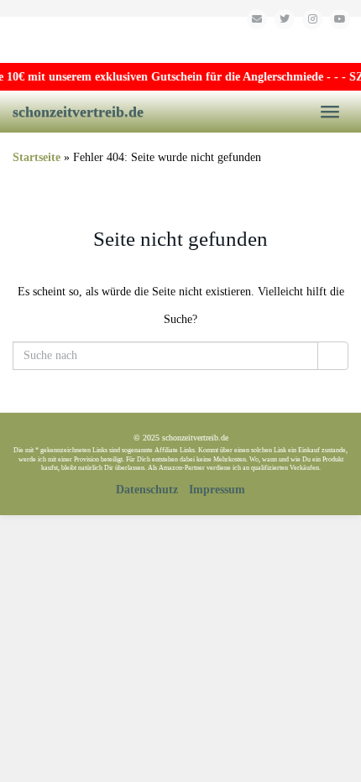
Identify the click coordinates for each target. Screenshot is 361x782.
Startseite (36, 157)
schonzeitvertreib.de (78, 111)
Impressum (217, 489)
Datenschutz (147, 489)
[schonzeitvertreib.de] (180, 40)
